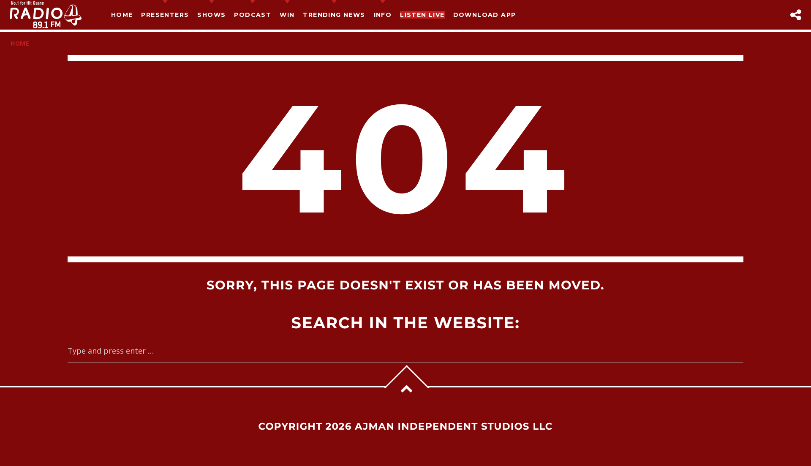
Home (122, 15)
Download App (484, 15)
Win (287, 15)
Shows (211, 15)
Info (383, 15)
